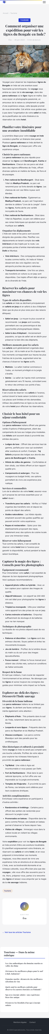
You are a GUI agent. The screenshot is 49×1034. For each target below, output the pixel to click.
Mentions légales (20, 1022)
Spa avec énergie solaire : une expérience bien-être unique (22, 996)
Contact (32, 1022)
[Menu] (44, 2)
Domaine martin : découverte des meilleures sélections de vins (24, 980)
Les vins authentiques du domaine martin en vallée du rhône (23, 964)
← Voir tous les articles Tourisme (16, 932)
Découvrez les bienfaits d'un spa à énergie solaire (22, 1004)
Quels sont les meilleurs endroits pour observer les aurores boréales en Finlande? (23, 988)
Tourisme (13, 13)
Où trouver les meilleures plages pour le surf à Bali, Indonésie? (24, 972)
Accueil (5, 13)
